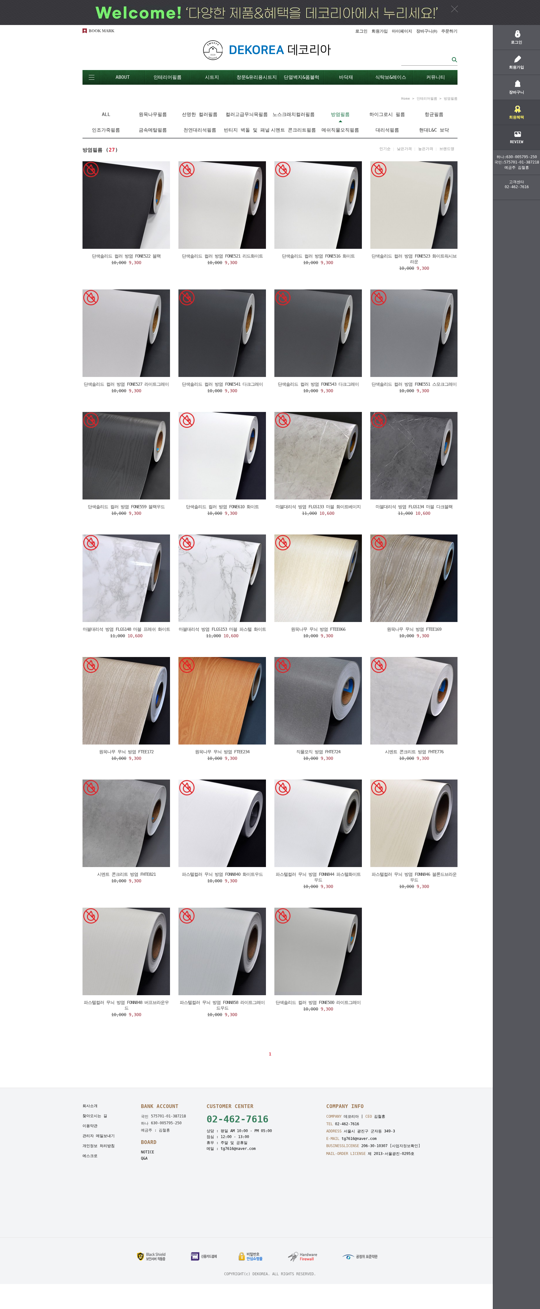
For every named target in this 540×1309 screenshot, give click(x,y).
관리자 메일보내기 (98, 1136)
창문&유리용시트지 (257, 77)
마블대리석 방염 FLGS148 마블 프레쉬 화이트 (126, 629)
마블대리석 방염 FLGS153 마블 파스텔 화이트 (222, 629)
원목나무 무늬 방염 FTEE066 (318, 629)
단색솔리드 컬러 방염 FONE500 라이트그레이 (318, 1002)
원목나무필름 (153, 114)
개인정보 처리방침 (98, 1146)
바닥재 (346, 77)
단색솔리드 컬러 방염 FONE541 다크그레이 (222, 384)
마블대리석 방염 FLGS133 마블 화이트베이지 (318, 506)
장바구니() (426, 31)
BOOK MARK (101, 30)
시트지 (212, 77)
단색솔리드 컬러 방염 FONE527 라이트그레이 (126, 384)
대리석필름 (387, 130)
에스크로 (90, 1156)
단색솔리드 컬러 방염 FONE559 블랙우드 (126, 506)
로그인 (361, 31)
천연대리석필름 (199, 130)
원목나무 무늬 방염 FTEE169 (414, 629)
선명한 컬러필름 (200, 114)
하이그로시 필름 (387, 114)
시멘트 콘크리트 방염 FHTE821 (126, 874)
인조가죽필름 (106, 130)
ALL (106, 114)
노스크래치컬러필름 (293, 114)
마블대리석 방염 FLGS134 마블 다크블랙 (414, 506)
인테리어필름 (167, 77)
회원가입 (380, 31)
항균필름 (434, 114)
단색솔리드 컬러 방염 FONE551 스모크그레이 (414, 384)
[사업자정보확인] (405, 1146)
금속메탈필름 (153, 130)
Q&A (144, 1158)
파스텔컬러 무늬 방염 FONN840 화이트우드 (222, 874)
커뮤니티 (435, 77)
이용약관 (90, 1126)
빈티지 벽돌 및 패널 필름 (247, 132)
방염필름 (451, 99)
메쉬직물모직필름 (340, 130)
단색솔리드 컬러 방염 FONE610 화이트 (222, 506)
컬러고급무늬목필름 (247, 114)
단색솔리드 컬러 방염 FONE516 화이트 (318, 255)
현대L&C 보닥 (434, 130)
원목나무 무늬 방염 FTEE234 (222, 751)
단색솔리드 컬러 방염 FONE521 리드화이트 (222, 255)
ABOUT (123, 77)
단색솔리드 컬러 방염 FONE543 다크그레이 (318, 384)
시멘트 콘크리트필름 (293, 130)
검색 (454, 59)
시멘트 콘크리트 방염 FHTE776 (414, 751)
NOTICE (147, 1152)
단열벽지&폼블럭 (301, 77)
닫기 (454, 8)
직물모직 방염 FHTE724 (318, 751)
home (405, 99)
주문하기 (449, 31)
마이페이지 (402, 31)
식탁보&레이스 (390, 77)
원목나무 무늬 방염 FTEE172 (126, 751)
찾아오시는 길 (94, 1116)
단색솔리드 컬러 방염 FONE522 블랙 (126, 255)
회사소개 (90, 1106)
